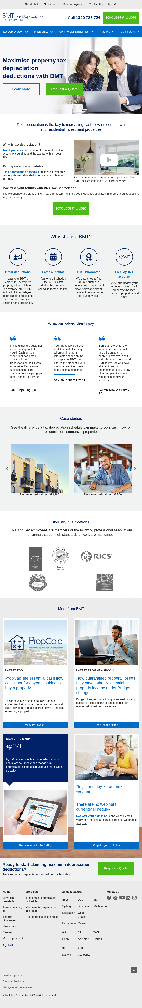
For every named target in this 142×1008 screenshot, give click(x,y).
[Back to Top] (134, 970)
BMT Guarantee (88, 272)
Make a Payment (73, 4)
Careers (7, 932)
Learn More (21, 89)
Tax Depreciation (13, 31)
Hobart (98, 938)
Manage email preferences (17, 987)
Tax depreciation (13, 150)
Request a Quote (64, 89)
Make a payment (13, 938)
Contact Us (96, 4)
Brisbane (83, 906)
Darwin (66, 954)
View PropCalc (34, 724)
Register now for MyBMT (34, 845)
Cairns (82, 923)
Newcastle (68, 912)
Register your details (106, 845)
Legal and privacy (12, 975)
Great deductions (18, 272)
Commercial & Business (74, 31)
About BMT (31, 4)
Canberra (84, 954)
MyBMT (113, 4)
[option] (26, 365)
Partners (105, 31)
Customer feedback (13, 981)
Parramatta (69, 923)
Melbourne (100, 906)
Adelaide (83, 938)
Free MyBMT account (124, 274)
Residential (41, 31)
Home (6, 891)
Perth (65, 938)
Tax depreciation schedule (42, 916)
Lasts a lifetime (53, 272)
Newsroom (50, 4)
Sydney (67, 906)
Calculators (128, 31)
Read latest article (105, 724)
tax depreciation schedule (22, 171)
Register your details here (93, 816)
